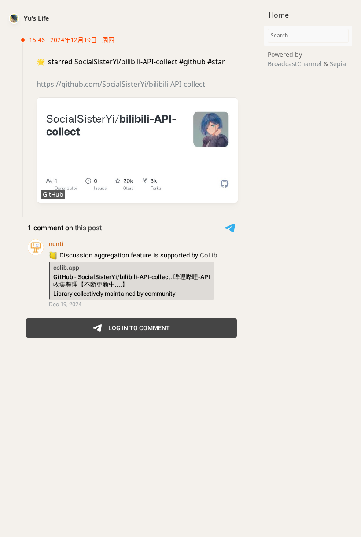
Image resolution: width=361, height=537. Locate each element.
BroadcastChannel (296, 63)
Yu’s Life (36, 18)
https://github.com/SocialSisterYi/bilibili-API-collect (121, 84)
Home (279, 15)
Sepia (338, 63)
